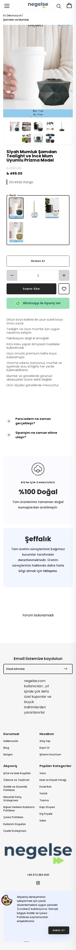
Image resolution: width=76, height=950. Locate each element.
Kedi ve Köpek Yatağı (52, 780)
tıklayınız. (49, 571)
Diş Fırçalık (45, 814)
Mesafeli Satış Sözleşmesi (12, 798)
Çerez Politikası (13, 817)
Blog (6, 748)
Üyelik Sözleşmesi (14, 831)
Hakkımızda (10, 741)
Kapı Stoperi (47, 807)
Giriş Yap (44, 741)
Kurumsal (11, 734)
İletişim (8, 754)
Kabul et (59, 930)
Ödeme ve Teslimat (16, 780)
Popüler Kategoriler (55, 766)
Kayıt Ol (44, 748)
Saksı (42, 820)
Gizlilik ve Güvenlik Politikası (15, 788)
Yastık (43, 793)
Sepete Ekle (31, 288)
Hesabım (46, 734)
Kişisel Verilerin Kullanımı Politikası (19, 808)
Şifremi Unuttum (50, 754)
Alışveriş (10, 766)
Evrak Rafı (45, 786)
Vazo (42, 773)
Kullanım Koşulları (14, 824)
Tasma (44, 800)
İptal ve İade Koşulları (17, 773)
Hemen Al (38, 261)
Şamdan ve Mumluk (16, 19)
